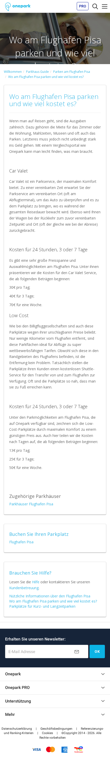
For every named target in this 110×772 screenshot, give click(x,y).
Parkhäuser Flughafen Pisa (31, 504)
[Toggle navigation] (95, 6)
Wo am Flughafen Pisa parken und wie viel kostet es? (53, 601)
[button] (17, 728)
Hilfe (35, 581)
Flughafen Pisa (21, 541)
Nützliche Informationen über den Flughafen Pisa (49, 596)
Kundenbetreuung (24, 587)
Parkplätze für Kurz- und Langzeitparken (42, 606)
